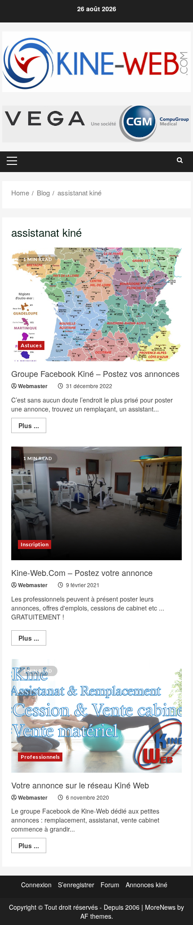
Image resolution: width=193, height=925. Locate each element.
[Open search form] (180, 159)
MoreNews (160, 907)
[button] (12, 160)
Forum (110, 884)
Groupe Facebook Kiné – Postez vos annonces (95, 373)
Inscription (34, 544)
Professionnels (40, 756)
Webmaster (33, 386)
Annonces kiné (146, 884)
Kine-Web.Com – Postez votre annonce (82, 572)
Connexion (36, 884)
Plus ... (32, 426)
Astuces (31, 345)
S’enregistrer (76, 884)
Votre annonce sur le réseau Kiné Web (80, 785)
